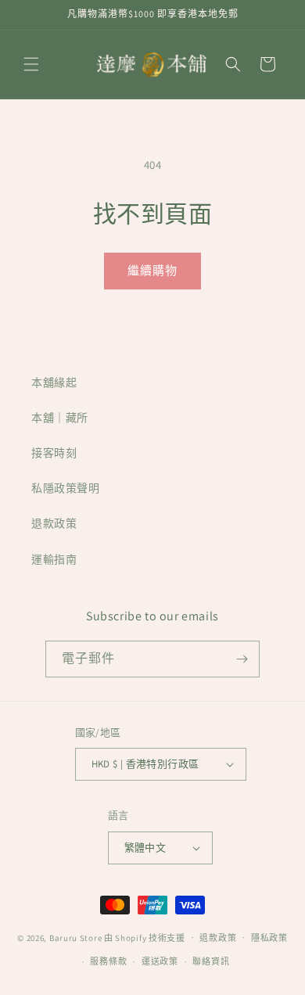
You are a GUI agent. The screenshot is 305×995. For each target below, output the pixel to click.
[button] (31, 64)
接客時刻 (54, 453)
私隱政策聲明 (65, 488)
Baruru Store (75, 937)
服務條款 (108, 961)
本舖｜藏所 (59, 418)
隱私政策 (269, 937)
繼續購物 (152, 270)
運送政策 (160, 961)
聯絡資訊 (210, 961)
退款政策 (54, 523)
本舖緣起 (54, 382)
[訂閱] (241, 659)
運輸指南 (54, 559)
